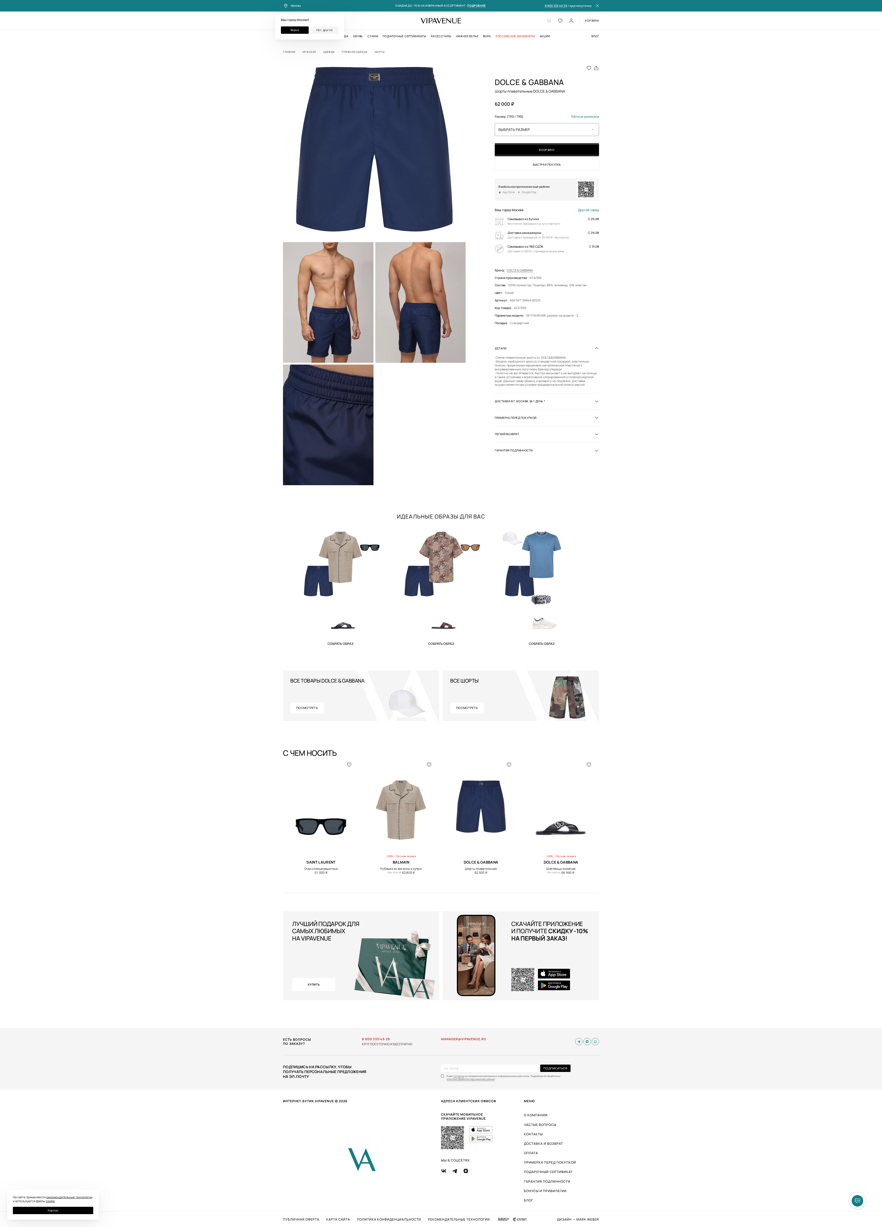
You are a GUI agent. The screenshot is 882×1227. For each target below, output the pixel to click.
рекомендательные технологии (69, 1197)
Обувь (358, 36)
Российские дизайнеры (515, 36)
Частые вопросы (540, 1124)
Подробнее (476, 5)
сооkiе (50, 1201)
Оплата (531, 1153)
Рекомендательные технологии (459, 1219)
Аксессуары (441, 36)
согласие (458, 1076)
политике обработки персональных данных (471, 1079)
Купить (340, 643)
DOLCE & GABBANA (520, 270)
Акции (545, 36)
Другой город (588, 210)
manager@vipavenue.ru (463, 1039)
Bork (487, 36)
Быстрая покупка (547, 164)
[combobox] (547, 129)
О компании (536, 1115)
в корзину (547, 150)
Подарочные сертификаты (404, 36)
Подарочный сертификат (548, 1172)
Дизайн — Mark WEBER (578, 1219)
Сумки (373, 36)
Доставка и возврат (543, 1143)
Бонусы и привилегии (545, 1191)
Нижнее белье (467, 36)
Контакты (533, 1134)
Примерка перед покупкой (550, 1162)
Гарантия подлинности (547, 1181)
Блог (595, 36)
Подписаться (555, 1068)
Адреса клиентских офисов (468, 1101)
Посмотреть (307, 708)
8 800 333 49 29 (556, 6)
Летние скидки (406, 856)
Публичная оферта (301, 1219)
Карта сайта (338, 1219)
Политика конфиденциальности (389, 1219)
